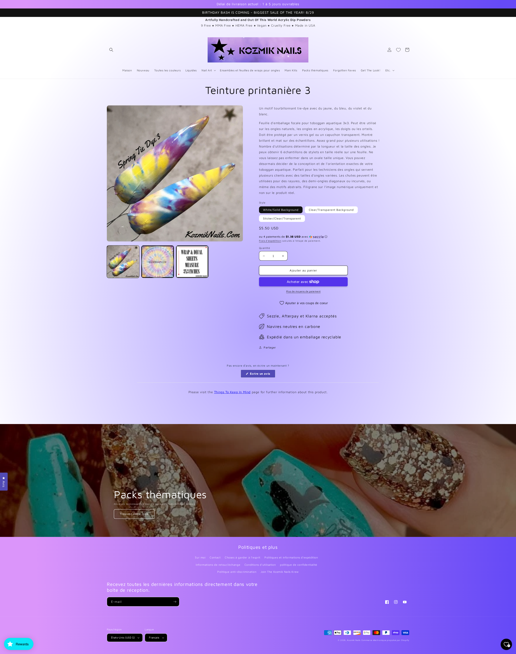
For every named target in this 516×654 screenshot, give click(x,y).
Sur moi (200, 557)
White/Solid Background (281, 209)
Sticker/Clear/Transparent (282, 218)
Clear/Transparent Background (331, 209)
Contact (215, 557)
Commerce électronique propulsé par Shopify (385, 640)
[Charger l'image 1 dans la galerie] (123, 261)
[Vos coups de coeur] (398, 49)
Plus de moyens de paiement (303, 291)
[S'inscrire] (174, 601)
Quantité (264, 248)
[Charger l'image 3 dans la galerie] (192, 261)
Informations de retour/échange (218, 564)
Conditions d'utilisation (260, 564)
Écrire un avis (262, 375)
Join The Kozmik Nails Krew (280, 571)
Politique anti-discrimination (236, 571)
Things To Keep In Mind (232, 392)
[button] (111, 49)
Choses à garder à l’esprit (242, 557)
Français (154, 637)
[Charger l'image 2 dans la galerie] (157, 261)
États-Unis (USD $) (123, 637)
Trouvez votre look (134, 514)
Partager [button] (270, 347)
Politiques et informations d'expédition (291, 557)
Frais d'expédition (270, 240)
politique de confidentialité (298, 564)
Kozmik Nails (353, 640)
